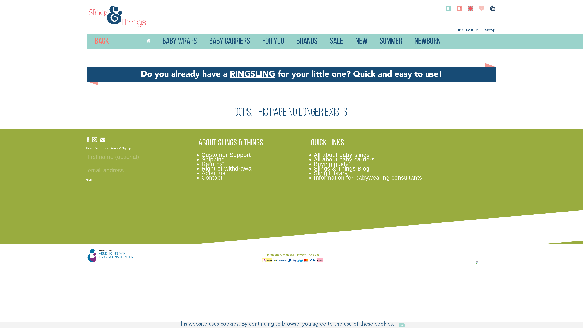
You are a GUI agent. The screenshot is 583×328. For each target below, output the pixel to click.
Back (95, 41)
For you (273, 41)
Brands (306, 41)
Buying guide (331, 164)
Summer (391, 41)
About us (213, 173)
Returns (212, 164)
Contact (211, 177)
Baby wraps (179, 41)
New (361, 41)
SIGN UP (89, 180)
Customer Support (226, 155)
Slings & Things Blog (342, 168)
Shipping (213, 159)
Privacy (301, 254)
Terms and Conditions (280, 254)
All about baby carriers (344, 159)
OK (402, 325)
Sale (336, 41)
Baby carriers (229, 41)
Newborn (427, 41)
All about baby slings (342, 155)
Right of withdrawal (227, 168)
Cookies (314, 254)
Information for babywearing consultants (368, 177)
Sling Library (331, 173)
